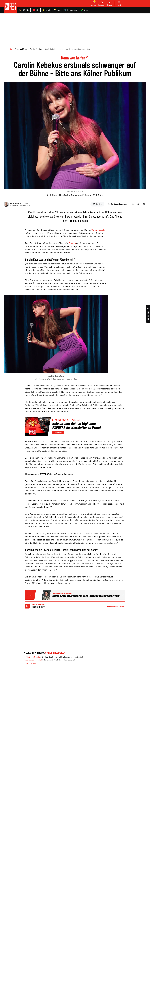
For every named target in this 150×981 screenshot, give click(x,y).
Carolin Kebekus (36, 49)
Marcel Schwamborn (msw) (19, 203)
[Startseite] (10, 49)
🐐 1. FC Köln (24, 10)
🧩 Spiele (84, 10)
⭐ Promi (46, 10)
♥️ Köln (35, 10)
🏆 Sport (57, 10)
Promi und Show (21, 49)
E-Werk (72, 243)
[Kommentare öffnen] (133, 204)
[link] (10, 6)
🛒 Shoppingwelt (70, 10)
